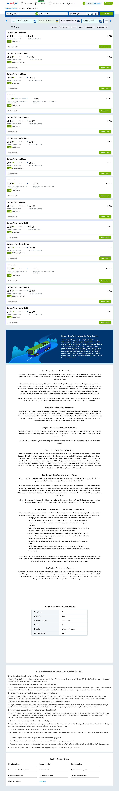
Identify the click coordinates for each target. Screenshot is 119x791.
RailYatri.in (49, 698)
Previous (5, 21)
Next (109, 21)
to (14, 764)
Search (106, 14)
